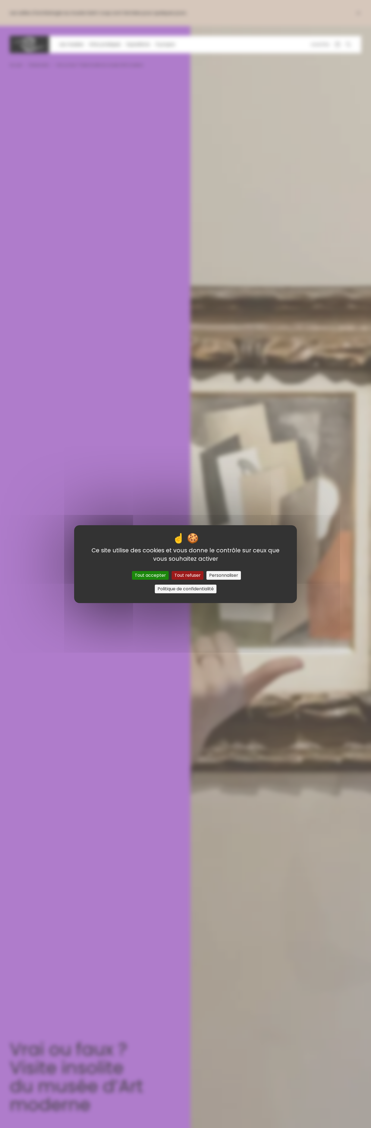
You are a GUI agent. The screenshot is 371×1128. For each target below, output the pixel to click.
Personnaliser (223, 575)
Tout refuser (187, 575)
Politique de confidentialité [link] (186, 589)
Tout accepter (150, 575)
